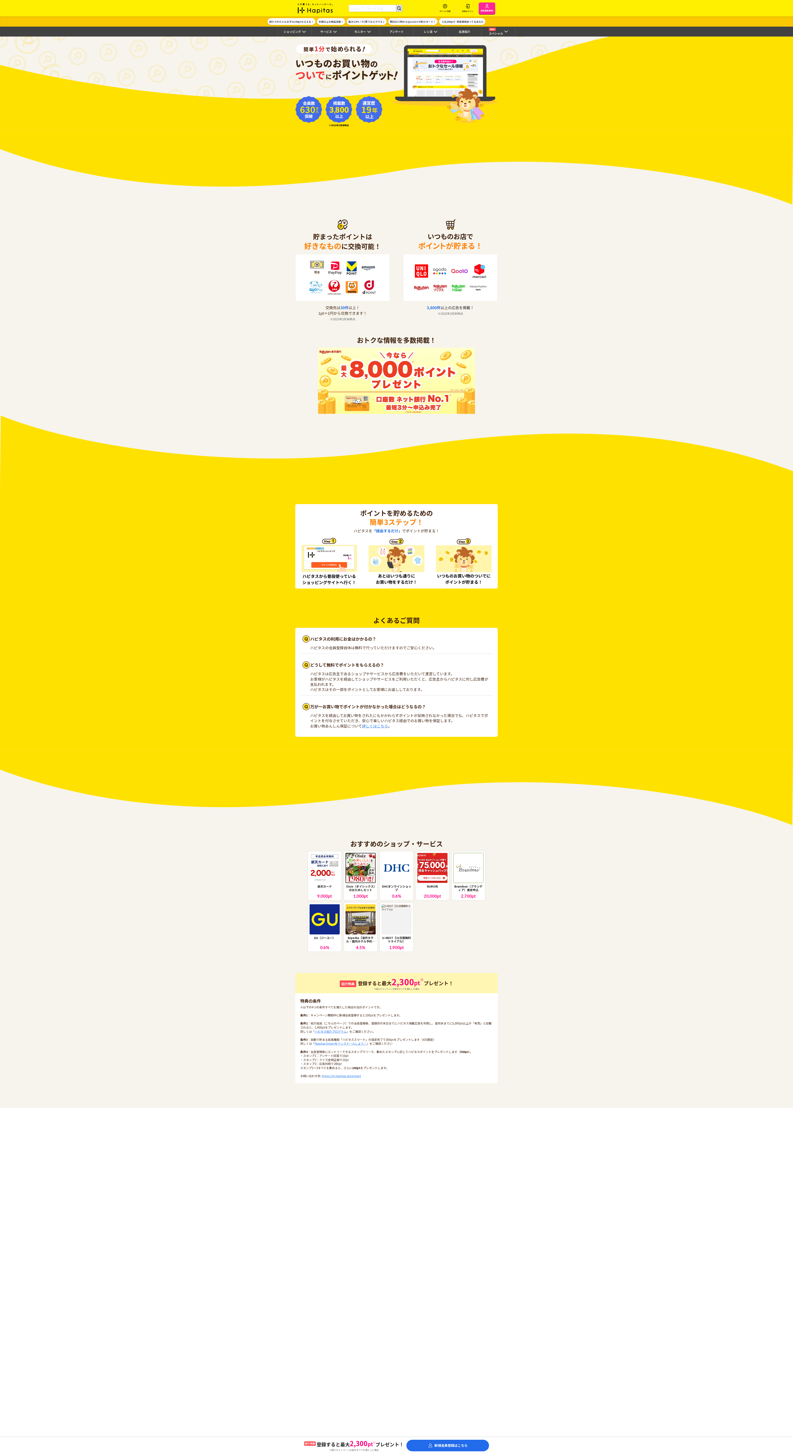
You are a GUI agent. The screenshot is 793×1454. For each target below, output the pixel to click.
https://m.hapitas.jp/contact (341, 1076)
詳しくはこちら (375, 726)
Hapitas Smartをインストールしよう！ (341, 1043)
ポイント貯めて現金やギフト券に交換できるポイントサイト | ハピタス (315, 8)
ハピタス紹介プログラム (331, 1031)
